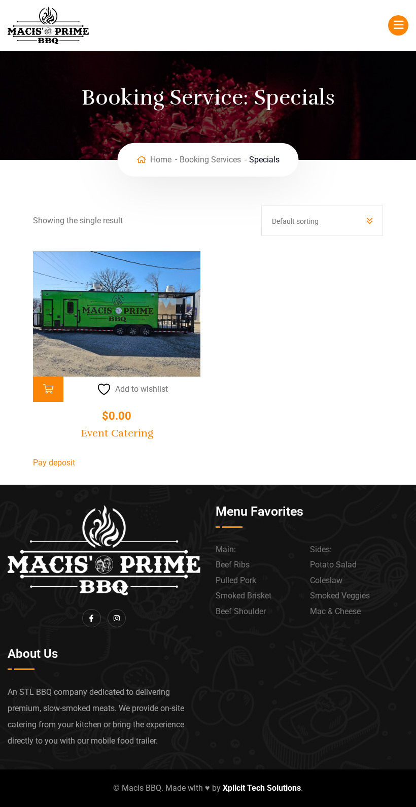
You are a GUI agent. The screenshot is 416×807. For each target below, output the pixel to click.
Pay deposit (54, 462)
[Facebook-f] (91, 618)
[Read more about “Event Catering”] (48, 389)
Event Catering (117, 433)
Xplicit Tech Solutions (262, 788)
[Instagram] (117, 618)
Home (160, 159)
